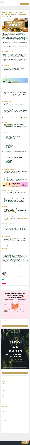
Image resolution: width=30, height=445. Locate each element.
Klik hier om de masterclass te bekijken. (12, 267)
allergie (3, 383)
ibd (2, 427)
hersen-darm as (4, 420)
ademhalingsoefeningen (6, 381)
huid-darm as (4, 425)
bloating (3, 386)
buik (3, 388)
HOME (8, 2)
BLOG (23, 2)
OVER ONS (27, 2)
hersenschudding (5, 422)
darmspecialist (4, 404)
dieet (3, 16)
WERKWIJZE (11, 2)
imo (2, 429)
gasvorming (4, 416)
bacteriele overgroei (5, 385)
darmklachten (4, 402)
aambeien (3, 379)
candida (3, 392)
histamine (3, 423)
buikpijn (3, 390)
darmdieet (3, 395)
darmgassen (4, 399)
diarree (3, 411)
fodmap (5, 16)
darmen (3, 397)
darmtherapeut (4, 406)
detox (3, 409)
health (3, 418)
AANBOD (15, 2)
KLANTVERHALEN (20, 2)
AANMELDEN (15, 325)
